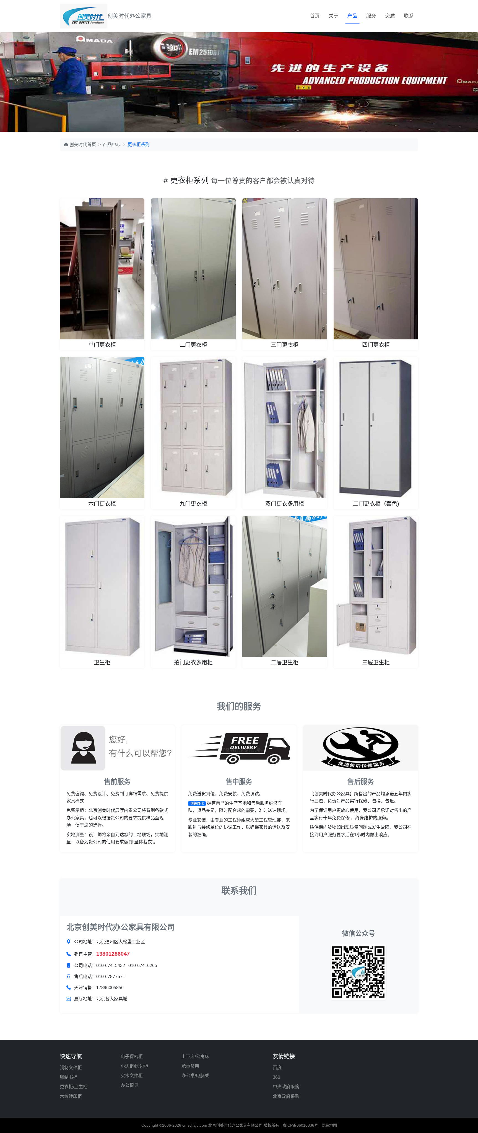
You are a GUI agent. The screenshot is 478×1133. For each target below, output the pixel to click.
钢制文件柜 (71, 1067)
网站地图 (329, 1125)
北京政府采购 (286, 1096)
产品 (352, 16)
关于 (334, 16)
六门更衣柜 (102, 504)
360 (276, 1077)
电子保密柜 (132, 1056)
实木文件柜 (132, 1075)
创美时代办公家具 (129, 16)
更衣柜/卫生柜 (73, 1086)
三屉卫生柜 (376, 662)
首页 (315, 16)
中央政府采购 (286, 1086)
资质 (390, 16)
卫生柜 (102, 662)
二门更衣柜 (193, 345)
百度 (277, 1067)
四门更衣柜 (376, 345)
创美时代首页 (82, 144)
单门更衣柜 (102, 345)
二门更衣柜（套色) (376, 504)
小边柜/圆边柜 (134, 1066)
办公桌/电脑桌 (195, 1075)
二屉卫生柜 (284, 662)
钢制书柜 (68, 1077)
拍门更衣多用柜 (193, 662)
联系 (409, 16)
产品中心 (112, 144)
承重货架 (190, 1066)
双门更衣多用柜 (284, 504)
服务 (371, 16)
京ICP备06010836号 (300, 1125)
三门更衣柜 (284, 345)
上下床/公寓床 (195, 1056)
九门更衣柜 (193, 504)
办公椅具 (129, 1085)
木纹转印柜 (71, 1096)
